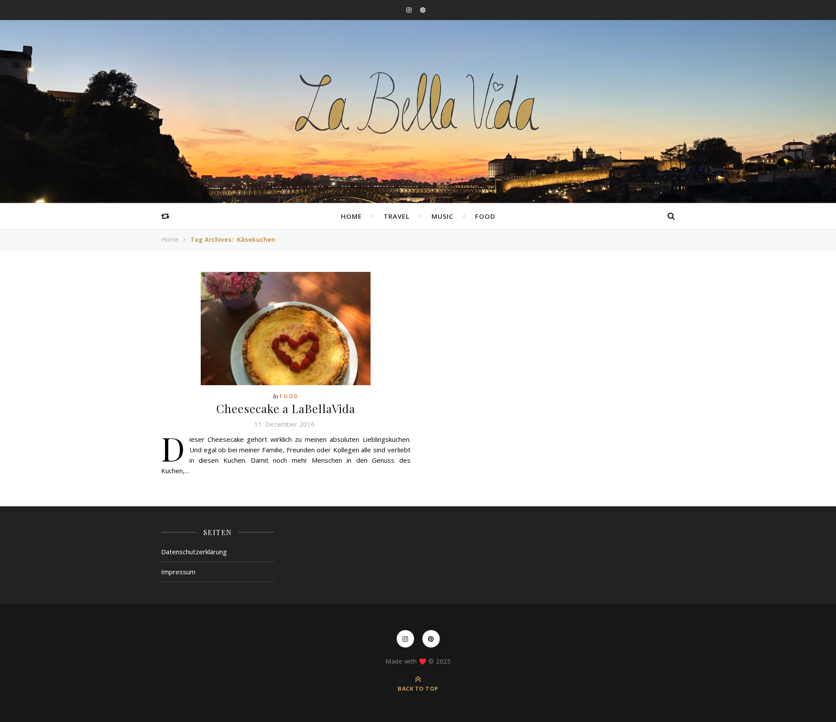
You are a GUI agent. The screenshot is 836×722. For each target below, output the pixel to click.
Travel (397, 216)
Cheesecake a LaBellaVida (285, 408)
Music (442, 216)
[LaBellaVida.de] (418, 102)
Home (351, 216)
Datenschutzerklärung (194, 551)
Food (485, 216)
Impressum (178, 571)
